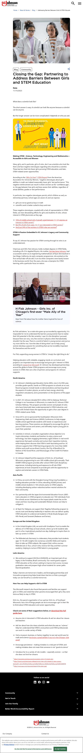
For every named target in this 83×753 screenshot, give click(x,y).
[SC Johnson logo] (41, 722)
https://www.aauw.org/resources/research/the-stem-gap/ (31, 666)
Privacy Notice (9, 745)
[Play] (41, 288)
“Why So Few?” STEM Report (36, 177)
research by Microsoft (31, 365)
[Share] (68, 69)
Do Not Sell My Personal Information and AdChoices (33, 749)
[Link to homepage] (10, 3)
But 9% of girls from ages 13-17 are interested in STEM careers (39, 225)
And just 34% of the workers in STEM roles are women (36, 227)
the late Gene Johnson (57, 251)
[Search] (73, 3)
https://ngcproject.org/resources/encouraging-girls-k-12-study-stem (34, 659)
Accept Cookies (60, 749)
